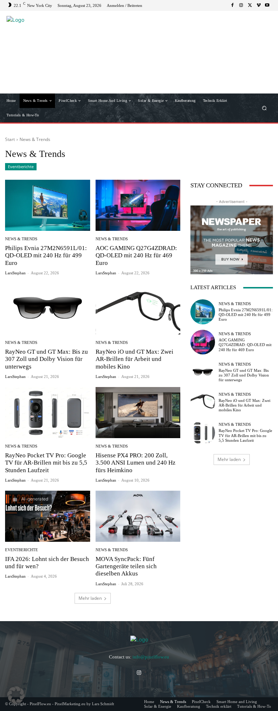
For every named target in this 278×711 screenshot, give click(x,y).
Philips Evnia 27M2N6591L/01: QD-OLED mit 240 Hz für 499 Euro (46, 255)
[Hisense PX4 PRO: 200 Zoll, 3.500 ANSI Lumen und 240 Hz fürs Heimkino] (138, 412)
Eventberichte (21, 166)
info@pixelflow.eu (150, 657)
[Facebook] (232, 5)
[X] (249, 5)
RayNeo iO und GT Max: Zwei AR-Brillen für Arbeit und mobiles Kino (134, 359)
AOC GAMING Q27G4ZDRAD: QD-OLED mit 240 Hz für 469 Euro (136, 255)
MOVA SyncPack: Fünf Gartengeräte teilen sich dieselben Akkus (126, 566)
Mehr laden (90, 598)
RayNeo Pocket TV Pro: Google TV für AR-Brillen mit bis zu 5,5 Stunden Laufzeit (46, 463)
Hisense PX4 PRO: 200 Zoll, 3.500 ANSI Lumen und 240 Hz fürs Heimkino (136, 463)
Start (10, 139)
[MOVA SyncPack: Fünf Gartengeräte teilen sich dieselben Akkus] (138, 516)
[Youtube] (267, 5)
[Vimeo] (258, 5)
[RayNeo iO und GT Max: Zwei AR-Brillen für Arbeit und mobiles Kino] (138, 308)
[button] (264, 108)
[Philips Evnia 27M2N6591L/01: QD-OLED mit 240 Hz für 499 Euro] (47, 205)
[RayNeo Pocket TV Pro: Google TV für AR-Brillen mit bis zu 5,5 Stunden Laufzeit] (47, 412)
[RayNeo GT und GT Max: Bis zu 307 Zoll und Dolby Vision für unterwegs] (47, 308)
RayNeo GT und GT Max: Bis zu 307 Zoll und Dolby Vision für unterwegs (46, 359)
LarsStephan (15, 273)
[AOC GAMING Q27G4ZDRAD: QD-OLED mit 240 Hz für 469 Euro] (138, 205)
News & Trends (21, 239)
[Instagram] (241, 5)
